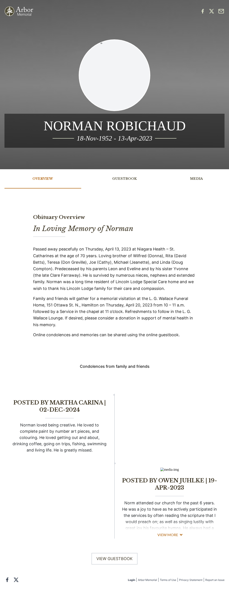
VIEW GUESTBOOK (114, 558)
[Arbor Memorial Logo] (18, 11)
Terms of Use (168, 580)
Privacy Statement (190, 580)
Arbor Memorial (147, 580)
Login (131, 580)
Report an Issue (215, 580)
